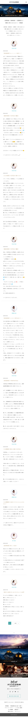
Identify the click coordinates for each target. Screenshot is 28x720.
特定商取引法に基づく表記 (15, 706)
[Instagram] (10, 691)
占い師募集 (10, 709)
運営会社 (16, 709)
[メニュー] (26, 2)
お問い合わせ (10, 711)
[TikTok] (12, 691)
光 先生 (14, 540)
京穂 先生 (14, 313)
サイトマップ (17, 711)
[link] (14, 43)
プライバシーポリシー (9, 707)
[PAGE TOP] (14, 632)
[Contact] (18, 691)
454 (15, 623)
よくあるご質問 (18, 707)
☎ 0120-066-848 (14, 696)
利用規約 (7, 706)
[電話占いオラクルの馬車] (14, 683)
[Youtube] (15, 691)
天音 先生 (14, 48)
